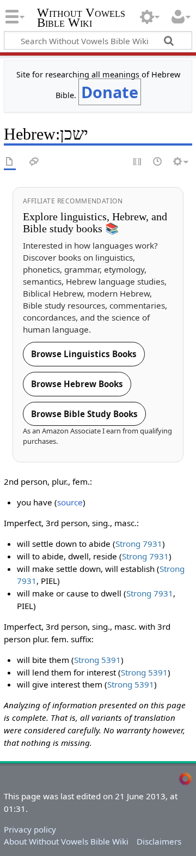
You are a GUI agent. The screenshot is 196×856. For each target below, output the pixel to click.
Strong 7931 (138, 543)
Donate (109, 92)
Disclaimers (159, 841)
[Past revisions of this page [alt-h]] (158, 162)
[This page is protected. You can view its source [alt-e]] (138, 162)
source (70, 502)
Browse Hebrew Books (77, 383)
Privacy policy (30, 829)
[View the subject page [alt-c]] (10, 162)
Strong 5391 (97, 659)
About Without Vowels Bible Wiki (66, 841)
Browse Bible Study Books (84, 413)
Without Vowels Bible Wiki (81, 18)
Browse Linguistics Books (84, 353)
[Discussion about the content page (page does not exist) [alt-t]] (34, 162)
